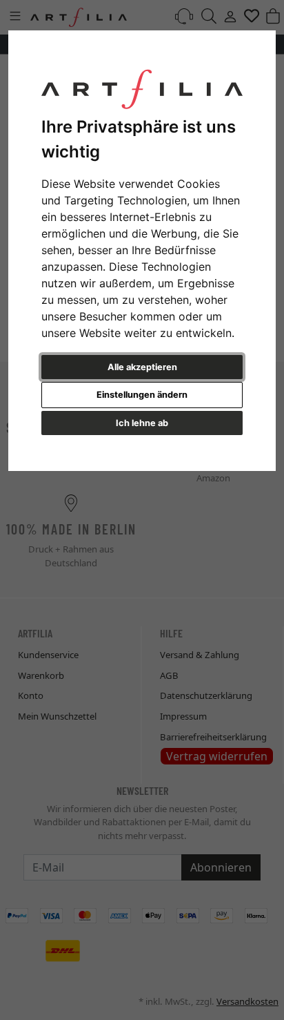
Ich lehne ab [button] (142, 423)
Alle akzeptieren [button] (142, 367)
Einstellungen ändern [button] (142, 394)
